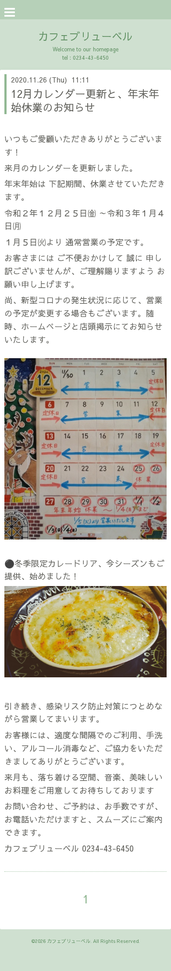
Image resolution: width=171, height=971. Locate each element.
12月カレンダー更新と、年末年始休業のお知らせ (85, 100)
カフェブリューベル (85, 36)
